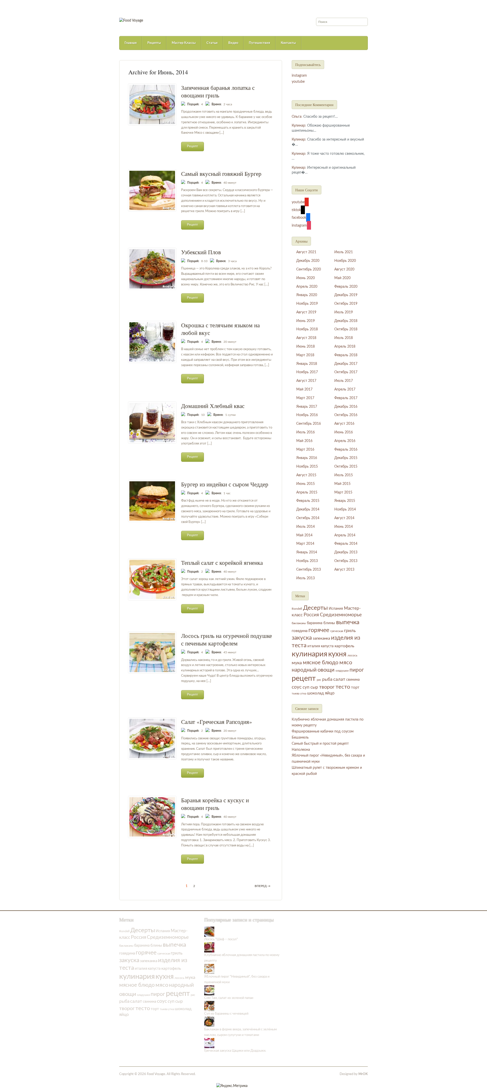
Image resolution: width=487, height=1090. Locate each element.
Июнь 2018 (305, 346)
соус (297, 687)
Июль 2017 (343, 381)
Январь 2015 (344, 501)
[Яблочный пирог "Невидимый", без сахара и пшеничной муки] (209, 968)
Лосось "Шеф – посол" (221, 939)
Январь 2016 (306, 458)
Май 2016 (304, 441)
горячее (318, 630)
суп (306, 687)
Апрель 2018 (344, 346)
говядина (299, 631)
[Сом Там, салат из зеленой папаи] (209, 990)
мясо (345, 662)
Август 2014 (344, 518)
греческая (336, 631)
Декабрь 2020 (307, 261)
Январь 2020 (306, 295)
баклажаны (299, 623)
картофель (344, 646)
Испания (336, 608)
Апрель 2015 (306, 492)
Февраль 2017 (345, 398)
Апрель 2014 (344, 535)
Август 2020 (344, 269)
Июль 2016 (305, 432)
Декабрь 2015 (345, 458)
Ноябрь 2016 (307, 415)
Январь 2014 (306, 552)
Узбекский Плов (201, 252)
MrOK (363, 1074)
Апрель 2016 (344, 441)
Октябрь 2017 (345, 372)
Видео (233, 43)
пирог (357, 670)
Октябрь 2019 (345, 303)
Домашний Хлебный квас (213, 406)
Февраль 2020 (345, 286)
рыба (327, 679)
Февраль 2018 (345, 355)
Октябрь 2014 (307, 518)
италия (313, 646)
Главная (131, 43)
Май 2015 (342, 484)
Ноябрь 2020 (345, 261)
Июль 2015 (343, 475)
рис (319, 679)
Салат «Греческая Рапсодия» (216, 721)
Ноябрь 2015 (307, 466)
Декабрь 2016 (345, 406)
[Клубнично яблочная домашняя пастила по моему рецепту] (209, 947)
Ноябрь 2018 (307, 329)
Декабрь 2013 (345, 552)
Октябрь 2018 (345, 329)
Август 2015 (306, 475)
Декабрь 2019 (345, 295)
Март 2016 (305, 449)
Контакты (288, 43)
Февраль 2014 (345, 544)
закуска (302, 638)
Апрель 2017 (344, 389)
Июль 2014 (305, 527)
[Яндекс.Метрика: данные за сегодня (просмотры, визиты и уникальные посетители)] (232, 1086)
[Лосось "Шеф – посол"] (209, 931)
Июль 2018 (343, 338)
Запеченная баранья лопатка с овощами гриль (218, 91)
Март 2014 (305, 544)
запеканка (321, 638)
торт (355, 687)
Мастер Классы (184, 43)
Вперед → (262, 886)
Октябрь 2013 (345, 561)
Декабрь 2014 (307, 509)
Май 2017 (304, 389)
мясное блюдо (320, 662)
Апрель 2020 (306, 286)
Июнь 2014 (343, 527)
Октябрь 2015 (345, 466)
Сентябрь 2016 (308, 423)
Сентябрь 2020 (308, 269)
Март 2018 (305, 355)
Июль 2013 (305, 578)
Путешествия (259, 43)
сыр (314, 687)
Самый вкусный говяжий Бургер (221, 173)
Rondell (297, 608)
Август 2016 (344, 423)
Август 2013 (344, 569)
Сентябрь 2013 (308, 569)
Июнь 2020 (305, 278)
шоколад (315, 693)
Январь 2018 (306, 364)
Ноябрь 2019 (307, 303)
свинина (353, 680)
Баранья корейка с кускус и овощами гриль (215, 803)
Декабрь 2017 (345, 364)
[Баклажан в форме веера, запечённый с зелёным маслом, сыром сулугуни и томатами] (209, 1021)
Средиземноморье (341, 614)
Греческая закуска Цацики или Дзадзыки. (235, 1050)
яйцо (330, 693)
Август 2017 (306, 381)
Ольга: (297, 116)
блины (329, 623)
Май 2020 (342, 278)
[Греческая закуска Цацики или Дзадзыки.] (209, 1043)
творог (327, 687)
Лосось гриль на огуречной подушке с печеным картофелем (226, 639)
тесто (343, 687)
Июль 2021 (343, 252)
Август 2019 (306, 312)
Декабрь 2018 (345, 321)
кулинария (309, 654)
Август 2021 (306, 252)
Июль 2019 (343, 312)
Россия (311, 614)
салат (339, 679)
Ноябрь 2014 (345, 509)
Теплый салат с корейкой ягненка (222, 562)
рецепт (304, 678)
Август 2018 (306, 338)
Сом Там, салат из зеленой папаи (228, 998)
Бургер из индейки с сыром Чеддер (224, 484)
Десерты (315, 608)
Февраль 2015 (307, 501)
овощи (326, 670)
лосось (352, 655)
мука (297, 662)
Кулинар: (299, 125)
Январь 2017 (306, 406)
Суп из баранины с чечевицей (226, 1013)
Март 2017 (305, 398)
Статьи (212, 43)
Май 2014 (304, 535)
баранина (314, 623)
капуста (327, 646)
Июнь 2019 (305, 321)
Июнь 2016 (343, 432)
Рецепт (192, 146)
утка (303, 693)
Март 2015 (343, 492)
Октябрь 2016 (345, 415)
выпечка (347, 622)
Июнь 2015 (305, 484)
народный (304, 670)
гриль (350, 630)
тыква (295, 693)
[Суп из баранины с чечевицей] (209, 1006)
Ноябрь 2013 (307, 561)
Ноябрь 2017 (307, 372)
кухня (337, 654)
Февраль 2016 (345, 449)
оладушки (342, 670)
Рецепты (154, 43)
